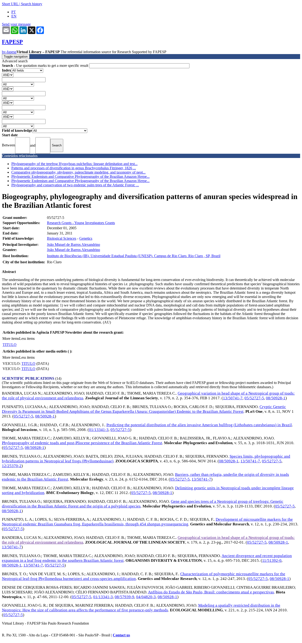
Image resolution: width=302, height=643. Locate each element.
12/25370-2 (11, 466)
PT (13, 12)
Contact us (121, 635)
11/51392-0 (271, 560)
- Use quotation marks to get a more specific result (45, 66)
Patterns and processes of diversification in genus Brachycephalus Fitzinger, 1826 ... (73, 168)
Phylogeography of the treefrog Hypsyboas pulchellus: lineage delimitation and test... (74, 164)
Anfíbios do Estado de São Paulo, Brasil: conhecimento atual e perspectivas (211, 592)
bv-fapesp (9, 52)
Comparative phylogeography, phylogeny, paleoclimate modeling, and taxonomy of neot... (78, 172)
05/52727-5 (254, 398)
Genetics (85, 238)
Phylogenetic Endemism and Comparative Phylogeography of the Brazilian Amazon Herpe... (80, 177)
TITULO (10, 345)
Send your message (16, 24)
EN (14, 16)
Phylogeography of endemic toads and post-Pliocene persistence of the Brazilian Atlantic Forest (82, 443)
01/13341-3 (99, 429)
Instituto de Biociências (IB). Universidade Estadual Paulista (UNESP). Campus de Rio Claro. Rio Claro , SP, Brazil (133, 256)
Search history (31, 4)
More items (10, 338)
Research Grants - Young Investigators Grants (81, 223)
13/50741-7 (233, 398)
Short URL (10, 4)
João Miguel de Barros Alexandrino (73, 245)
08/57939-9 (124, 597)
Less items (27, 338)
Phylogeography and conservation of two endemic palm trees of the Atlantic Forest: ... (75, 185)
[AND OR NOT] (7, 75)
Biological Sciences (61, 238)
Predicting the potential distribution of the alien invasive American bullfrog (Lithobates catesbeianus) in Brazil (199, 425)
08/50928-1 (275, 398)
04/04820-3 (146, 597)
